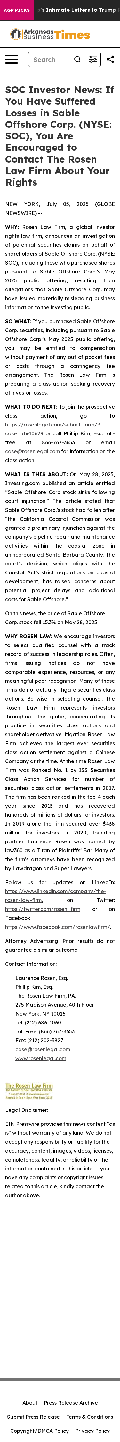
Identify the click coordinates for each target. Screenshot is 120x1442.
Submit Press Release (33, 1417)
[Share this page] (110, 59)
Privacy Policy (92, 1431)
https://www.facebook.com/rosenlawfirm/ (57, 927)
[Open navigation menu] (11, 59)
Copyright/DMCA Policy (39, 1431)
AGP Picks (17, 10)
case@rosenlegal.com (32, 451)
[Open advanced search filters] (92, 59)
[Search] (77, 59)
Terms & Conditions (89, 1417)
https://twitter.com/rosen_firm (42, 909)
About (29, 1403)
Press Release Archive (71, 1403)
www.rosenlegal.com (40, 1058)
